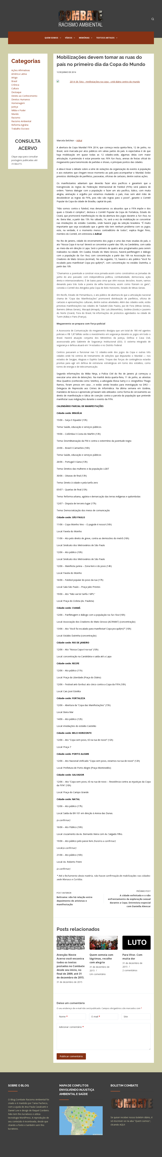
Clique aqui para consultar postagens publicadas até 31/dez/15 (24, 160)
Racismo (15, 117)
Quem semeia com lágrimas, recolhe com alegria (101, 958)
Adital (79, 140)
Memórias (84, 37)
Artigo (14, 77)
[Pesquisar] (153, 19)
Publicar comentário (71, 1056)
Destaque (16, 92)
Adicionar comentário (71, 1026)
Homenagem (18, 103)
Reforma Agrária (19, 124)
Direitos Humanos (20, 99)
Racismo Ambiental (21, 121)
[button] (60, 38)
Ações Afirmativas (20, 70)
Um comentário (98, 974)
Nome (63, 1016)
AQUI (122, 1124)
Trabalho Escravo (20, 128)
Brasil (14, 81)
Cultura (15, 88)
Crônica (15, 84)
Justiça (14, 106)
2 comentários (129, 970)
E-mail (95, 1016)
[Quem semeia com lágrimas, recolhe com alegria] (104, 943)
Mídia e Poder (18, 110)
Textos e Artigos (105, 37)
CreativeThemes (64, 1151)
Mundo (15, 113)
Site (126, 1016)
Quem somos (51, 37)
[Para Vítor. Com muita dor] (136, 943)
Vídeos (68, 37)
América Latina (19, 73)
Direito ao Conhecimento (24, 95)
